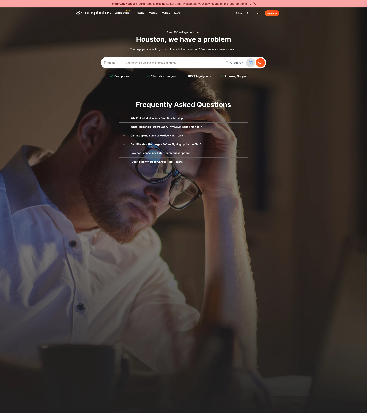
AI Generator (122, 12)
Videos (166, 12)
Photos (141, 12)
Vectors (153, 12)
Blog (249, 13)
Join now (272, 13)
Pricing (239, 13)
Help (258, 13)
